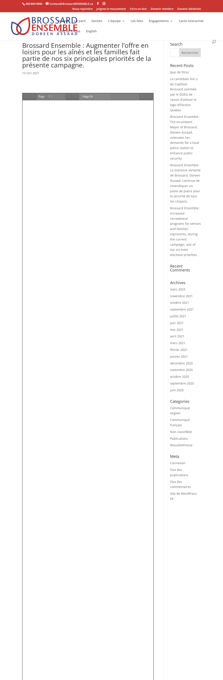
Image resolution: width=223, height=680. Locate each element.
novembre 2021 (181, 296)
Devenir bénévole (189, 9)
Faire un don (138, 9)
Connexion (178, 463)
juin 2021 (177, 323)
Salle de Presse (69, 31)
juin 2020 (177, 390)
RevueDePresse (181, 445)
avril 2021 (177, 336)
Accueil (63, 21)
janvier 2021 (179, 356)
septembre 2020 (182, 383)
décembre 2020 (181, 363)
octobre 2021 (179, 303)
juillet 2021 (178, 316)
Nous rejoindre (82, 9)
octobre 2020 (179, 376)
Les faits (137, 21)
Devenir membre (162, 9)
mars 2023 (177, 289)
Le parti (80, 21)
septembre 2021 (182, 309)
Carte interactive (191, 21)
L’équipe (114, 21)
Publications (179, 438)
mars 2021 (177, 343)
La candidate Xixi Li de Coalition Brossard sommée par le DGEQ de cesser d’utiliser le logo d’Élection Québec (184, 94)
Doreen (96, 21)
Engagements (159, 21)
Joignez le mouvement (111, 9)
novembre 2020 (181, 370)
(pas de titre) (179, 72)
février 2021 (179, 350)
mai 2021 (176, 330)
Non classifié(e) (181, 432)
